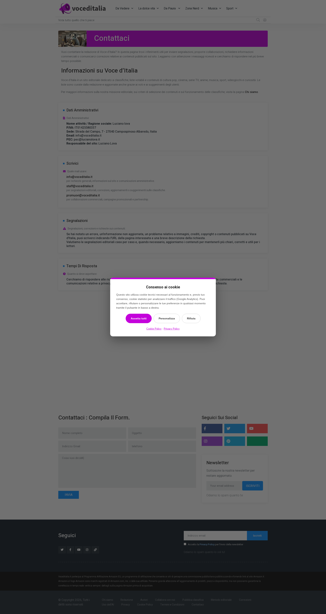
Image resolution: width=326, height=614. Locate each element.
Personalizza (167, 318)
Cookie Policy (153, 328)
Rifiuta (191, 318)
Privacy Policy (172, 328)
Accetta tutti (139, 318)
